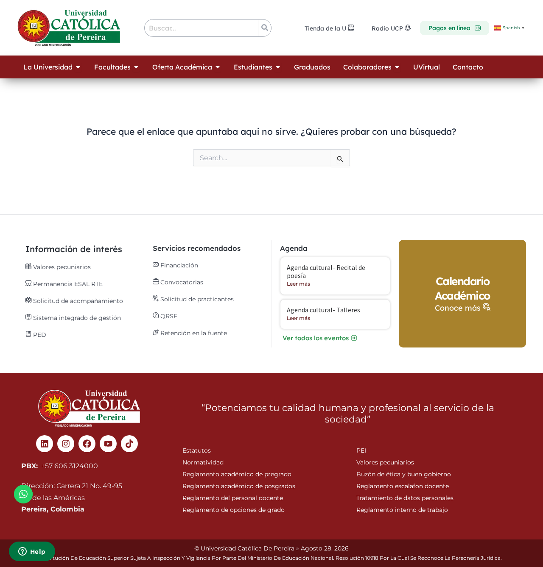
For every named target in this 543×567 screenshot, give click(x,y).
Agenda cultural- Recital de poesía (326, 271)
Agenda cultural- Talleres (323, 310)
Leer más (298, 284)
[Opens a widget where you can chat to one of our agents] (31, 552)
